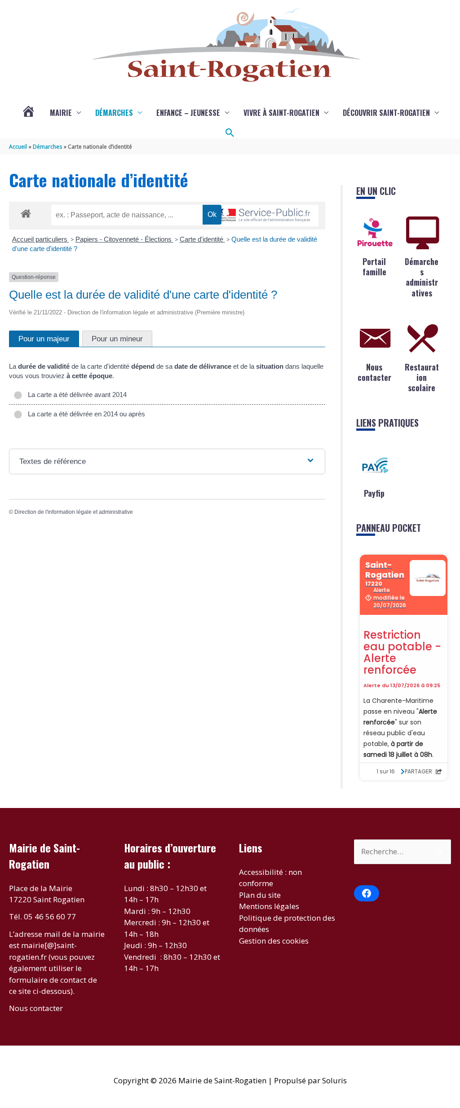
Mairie (61, 112)
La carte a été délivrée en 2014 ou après (84, 414)
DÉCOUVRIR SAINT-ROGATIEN (386, 112)
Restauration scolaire (422, 377)
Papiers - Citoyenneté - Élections (124, 239)
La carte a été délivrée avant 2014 (75, 394)
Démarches (114, 112)
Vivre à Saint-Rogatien (281, 112)
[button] (230, 133)
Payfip (374, 493)
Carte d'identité (202, 239)
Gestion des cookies (274, 941)
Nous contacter (374, 372)
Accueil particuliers (40, 239)
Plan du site (260, 895)
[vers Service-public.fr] (262, 216)
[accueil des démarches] (26, 212)
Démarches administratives (421, 277)
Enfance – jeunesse (188, 112)
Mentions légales (269, 906)
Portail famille (374, 267)
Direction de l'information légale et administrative (73, 512)
